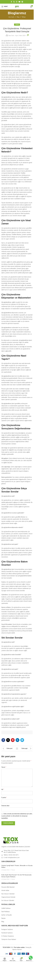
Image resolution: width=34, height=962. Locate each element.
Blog (18, 17)
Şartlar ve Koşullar (6, 915)
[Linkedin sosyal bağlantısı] (17, 740)
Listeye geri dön (17, 748)
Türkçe (24, 17)
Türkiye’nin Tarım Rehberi (8, 939)
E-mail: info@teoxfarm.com (12, 857)
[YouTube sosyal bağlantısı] (19, 1)
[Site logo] (17, 6)
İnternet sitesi (5, 805)
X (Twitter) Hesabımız (7, 936)
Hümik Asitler (5, 890)
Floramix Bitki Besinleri (8, 887)
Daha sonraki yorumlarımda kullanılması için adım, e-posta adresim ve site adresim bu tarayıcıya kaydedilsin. (16, 816)
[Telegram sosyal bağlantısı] (22, 740)
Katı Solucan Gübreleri (7, 894)
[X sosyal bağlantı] (14, 1)
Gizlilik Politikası (5, 908)
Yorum (3, 767)
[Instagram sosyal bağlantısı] (16, 1)
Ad (2, 789)
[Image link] (10, 840)
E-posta (4, 797)
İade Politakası (5, 911)
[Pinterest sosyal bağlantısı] (22, 1)
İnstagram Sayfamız (7, 929)
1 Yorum (12, 870)
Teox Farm (11, 35)
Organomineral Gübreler (8, 897)
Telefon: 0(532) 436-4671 (11, 855)
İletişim (3, 918)
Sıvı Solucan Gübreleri (7, 900)
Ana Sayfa (11, 17)
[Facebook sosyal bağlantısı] (11, 1)
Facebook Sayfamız (7, 933)
